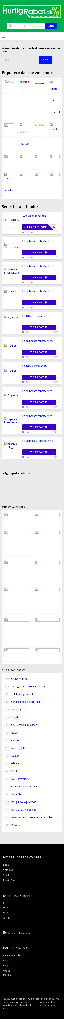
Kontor (12, 755)
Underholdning (16, 678)
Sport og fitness (17, 709)
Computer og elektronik (21, 786)
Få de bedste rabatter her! (37, 241)
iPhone (12, 763)
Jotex (5, 902)
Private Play (9, 880)
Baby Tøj (13, 825)
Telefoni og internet (19, 694)
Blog (5, 965)
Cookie (6, 960)
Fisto (5, 907)
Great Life (8, 918)
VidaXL (6, 875)
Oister (6, 912)
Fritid (11, 771)
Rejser (12, 732)
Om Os (6, 970)
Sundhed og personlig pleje (23, 701)
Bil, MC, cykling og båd (20, 809)
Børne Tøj (14, 794)
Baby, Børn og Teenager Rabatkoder (28, 817)
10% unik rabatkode (34, 215)
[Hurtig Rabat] (32, 11)
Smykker (13, 717)
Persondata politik (12, 955)
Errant (6, 864)
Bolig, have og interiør (20, 802)
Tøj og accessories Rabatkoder (25, 686)
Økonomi (14, 740)
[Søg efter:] (20, 60)
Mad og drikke (16, 748)
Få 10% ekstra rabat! (34, 316)
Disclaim (7, 974)
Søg (51, 25)
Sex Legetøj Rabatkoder (22, 724)
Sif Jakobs (8, 869)
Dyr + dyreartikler (18, 778)
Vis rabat (37, 252)
